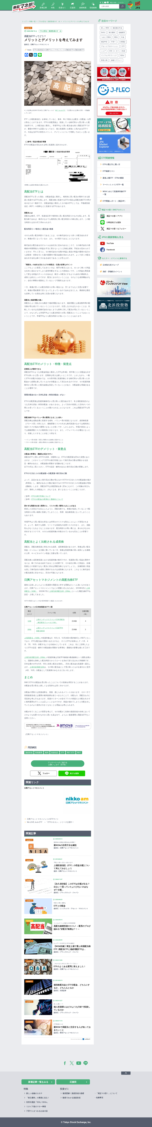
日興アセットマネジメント (55, 50)
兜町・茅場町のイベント (112, 272)
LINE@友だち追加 (114, 222)
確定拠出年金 (117, 28)
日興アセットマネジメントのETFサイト (43, 819)
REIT (79, 753)
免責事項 (99, 1098)
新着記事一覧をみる (38, 1082)
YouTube (105, 2)
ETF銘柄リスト (109, 171)
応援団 (72, 8)
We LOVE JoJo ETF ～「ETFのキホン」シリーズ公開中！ (50, 822)
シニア (103, 51)
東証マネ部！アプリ (115, 216)
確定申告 (104, 42)
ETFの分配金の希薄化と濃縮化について (47, 499)
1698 (29, 621)
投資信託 (41, 50)
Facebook (100, 2)
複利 (47, 753)
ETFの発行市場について (41, 496)
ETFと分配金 (59, 906)
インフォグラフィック (109, 55)
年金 (122, 37)
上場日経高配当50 (37, 667)
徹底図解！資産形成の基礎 (73, 1093)
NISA (116, 37)
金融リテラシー (116, 60)
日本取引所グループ (111, 265)
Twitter (103, 2)
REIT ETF (70, 753)
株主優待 (112, 32)
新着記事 (43, 8)
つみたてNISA (106, 37)
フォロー (46, 773)
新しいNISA (105, 28)
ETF (34, 50)
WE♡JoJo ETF (60, 110)
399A (29, 629)
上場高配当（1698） (32, 638)
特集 (53, 8)
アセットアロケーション (109, 46)
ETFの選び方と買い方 (111, 164)
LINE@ (86, 1063)
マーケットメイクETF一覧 (113, 185)
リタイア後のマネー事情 (36, 1106)
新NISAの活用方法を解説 (65, 845)
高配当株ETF (79, 50)
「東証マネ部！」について (116, 2)
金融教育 (122, 32)
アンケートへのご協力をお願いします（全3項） (57, 763)
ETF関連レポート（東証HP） (114, 201)
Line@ (108, 2)
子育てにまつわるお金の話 (37, 1111)
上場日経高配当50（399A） (60, 591)
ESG (110, 51)
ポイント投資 (120, 51)
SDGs (122, 55)
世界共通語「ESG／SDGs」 (37, 1102)
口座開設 (122, 42)
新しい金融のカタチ (34, 1093)
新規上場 (104, 60)
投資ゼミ (62, 8)
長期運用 (38, 753)
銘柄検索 (82, 8)
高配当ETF (69, 50)
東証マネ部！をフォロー (116, 229)
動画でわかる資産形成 (71, 1098)
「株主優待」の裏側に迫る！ (37, 1098)
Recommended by (76, 1039)
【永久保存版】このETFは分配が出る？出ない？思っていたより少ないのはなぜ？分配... (72, 887)
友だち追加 (74, 773)
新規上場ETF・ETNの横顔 (113, 178)
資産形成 (28, 753)
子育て (113, 42)
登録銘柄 (93, 8)
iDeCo (103, 32)
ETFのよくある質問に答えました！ (70, 966)
